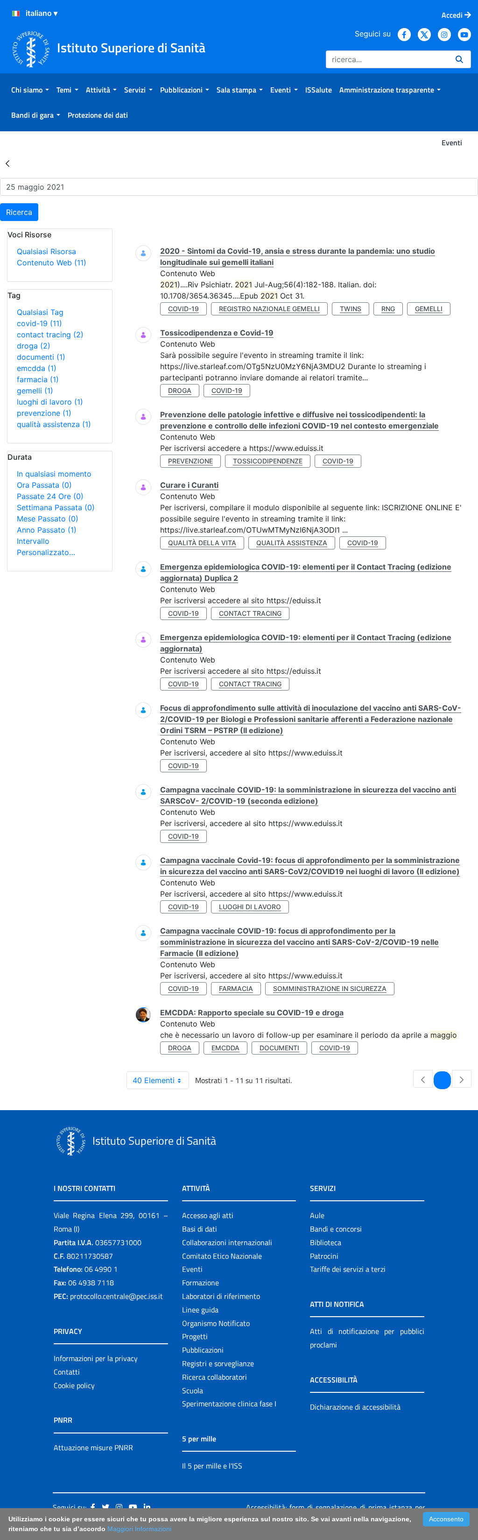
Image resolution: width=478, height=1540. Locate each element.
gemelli (35, 390)
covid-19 (39, 323)
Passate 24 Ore (50, 496)
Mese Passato (47, 518)
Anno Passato (47, 530)
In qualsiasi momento (54, 473)
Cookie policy (74, 1385)
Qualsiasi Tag (40, 312)
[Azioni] (16, 13)
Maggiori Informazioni (139, 1529)
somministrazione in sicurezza (330, 988)
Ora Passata (44, 485)
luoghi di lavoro (50, 401)
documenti (41, 357)
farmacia (38, 379)
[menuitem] (30, 89)
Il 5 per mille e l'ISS (212, 1465)
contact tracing (50, 334)
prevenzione (44, 413)
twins (350, 309)
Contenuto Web (51, 262)
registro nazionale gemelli (269, 309)
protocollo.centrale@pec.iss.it (116, 1296)
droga (33, 345)
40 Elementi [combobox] (154, 1080)
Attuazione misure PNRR (93, 1447)
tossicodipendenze (267, 461)
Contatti (67, 1371)
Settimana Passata (56, 507)
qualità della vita (202, 543)
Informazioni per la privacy (96, 1358)
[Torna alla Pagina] (7, 163)
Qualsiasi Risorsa (46, 251)
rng (388, 309)
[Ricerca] (459, 59)
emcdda (36, 368)
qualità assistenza (54, 424)
